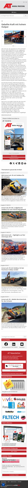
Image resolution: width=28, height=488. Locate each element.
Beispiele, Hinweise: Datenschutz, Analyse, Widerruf (12, 373)
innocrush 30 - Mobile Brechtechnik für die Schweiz (13, 300)
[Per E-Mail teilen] (22, 163)
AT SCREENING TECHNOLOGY (9, 443)
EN (26, 2)
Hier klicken (15, 366)
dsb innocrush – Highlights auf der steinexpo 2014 (13, 236)
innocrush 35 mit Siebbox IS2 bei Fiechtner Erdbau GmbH (12, 269)
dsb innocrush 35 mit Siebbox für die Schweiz (12, 176)
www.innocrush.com (6, 115)
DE (24, 2)
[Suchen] (25, 15)
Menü (14, 12)
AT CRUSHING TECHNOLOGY (9, 445)
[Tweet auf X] (13, 164)
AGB (9, 481)
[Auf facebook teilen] (10, 164)
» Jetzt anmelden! (14, 370)
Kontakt (19, 481)
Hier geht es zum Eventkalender (10, 391)
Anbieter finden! (14, 475)
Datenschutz (14, 481)
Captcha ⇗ (19, 367)
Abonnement (14, 156)
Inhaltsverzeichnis (14, 158)
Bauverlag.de (4, 486)
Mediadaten (4, 481)
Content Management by (7, 485)
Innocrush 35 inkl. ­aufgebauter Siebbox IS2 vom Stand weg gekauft (13, 208)
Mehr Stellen (14, 451)
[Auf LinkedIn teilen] (19, 164)
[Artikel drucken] (25, 163)
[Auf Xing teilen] (16, 164)
